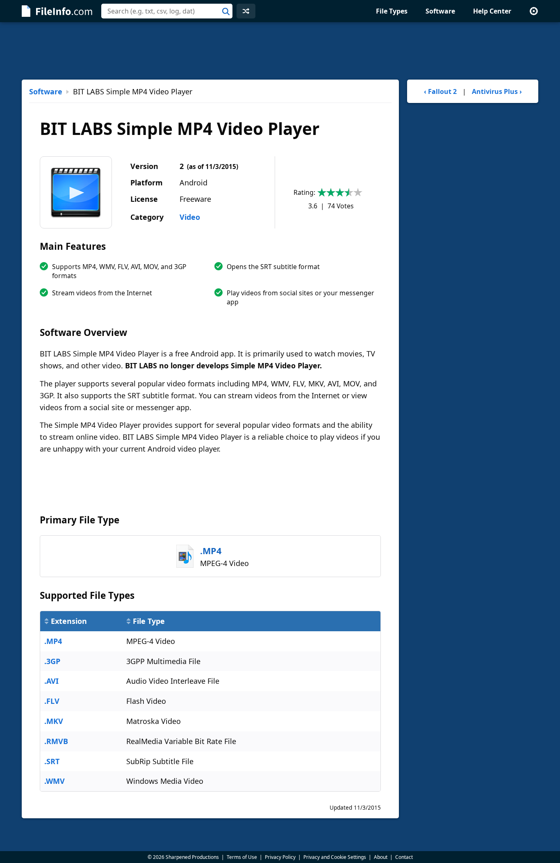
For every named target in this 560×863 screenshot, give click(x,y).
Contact (404, 857)
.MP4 (53, 641)
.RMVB (56, 741)
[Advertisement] (280, 50)
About (380, 857)
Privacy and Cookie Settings (334, 857)
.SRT (51, 761)
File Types (391, 11)
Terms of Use (242, 857)
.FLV (51, 701)
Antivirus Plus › (497, 91)
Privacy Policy (280, 857)
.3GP (52, 661)
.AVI (51, 681)
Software (440, 11)
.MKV (53, 721)
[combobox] (166, 11)
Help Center (492, 11)
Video (190, 217)
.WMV (54, 781)
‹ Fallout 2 (440, 91)
